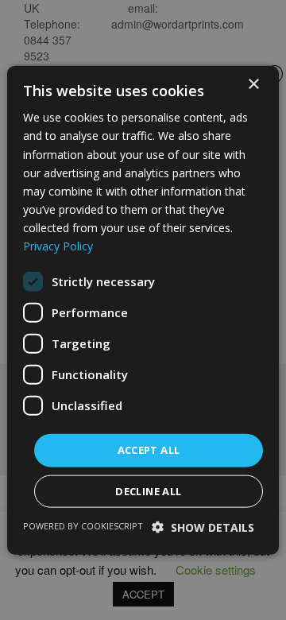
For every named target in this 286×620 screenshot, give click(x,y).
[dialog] (143, 310)
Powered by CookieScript (83, 525)
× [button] (253, 85)
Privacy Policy (58, 246)
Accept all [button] (149, 450)
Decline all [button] (148, 490)
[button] (203, 526)
